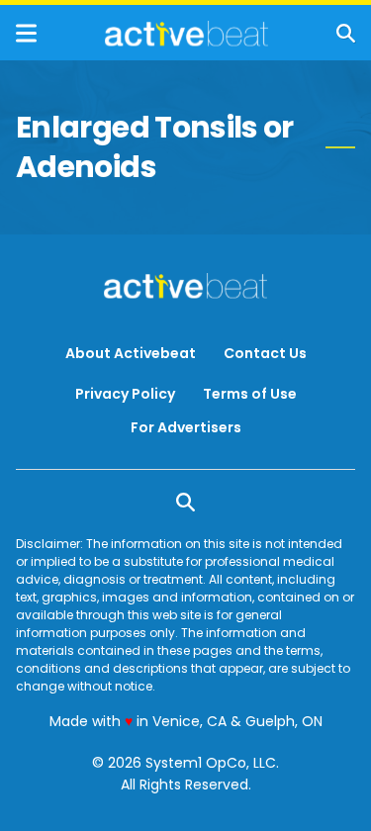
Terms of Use (250, 394)
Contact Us (265, 353)
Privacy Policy (125, 394)
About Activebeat (130, 353)
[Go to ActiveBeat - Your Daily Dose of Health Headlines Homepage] (186, 33)
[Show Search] (345, 33)
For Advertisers (186, 427)
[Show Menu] (26, 33)
